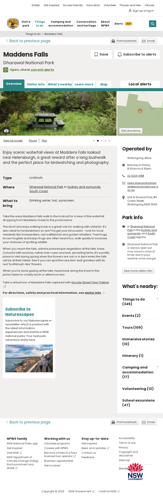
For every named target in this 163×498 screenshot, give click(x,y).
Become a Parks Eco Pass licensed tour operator (60, 454)
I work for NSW (108, 491)
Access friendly (73, 5)
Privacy (123, 447)
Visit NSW (13, 453)
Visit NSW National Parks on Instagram (20, 491)
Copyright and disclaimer (128, 453)
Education (93, 5)
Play (44, 140)
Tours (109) (132, 327)
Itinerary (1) (132, 355)
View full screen (13, 140)
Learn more (84, 84)
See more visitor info (138, 271)
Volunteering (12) (138, 388)
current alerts (42, 70)
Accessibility (127, 438)
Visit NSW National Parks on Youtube (29, 491)
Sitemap (124, 460)
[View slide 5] (109, 141)
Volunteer (110, 5)
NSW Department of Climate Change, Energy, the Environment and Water (23, 462)
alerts (140, 84)
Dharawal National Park (46, 187)
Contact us (89, 453)
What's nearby (60, 84)
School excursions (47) (138, 403)
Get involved (52, 465)
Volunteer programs (57, 443)
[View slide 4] (105, 141)
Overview (13, 84)
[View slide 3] (102, 141)
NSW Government (80, 491)
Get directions (131, 131)
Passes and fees (130, 5)
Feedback (88, 457)
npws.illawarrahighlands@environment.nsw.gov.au (142, 186)
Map (103, 84)
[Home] (13, 23)
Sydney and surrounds (83, 187)
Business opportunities (58, 461)
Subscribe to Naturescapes (19, 311)
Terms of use (127, 443)
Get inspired (51, 5)
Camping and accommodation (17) (137, 372)
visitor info (93, 293)
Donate (123, 468)
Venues (149, 5)
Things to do (32, 34)
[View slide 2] (98, 141)
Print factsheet (126, 41)
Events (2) (131, 315)
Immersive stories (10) (138, 341)
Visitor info (36, 84)
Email (151, 41)
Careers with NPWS (56, 448)
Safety (36, 5)
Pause (33, 140)
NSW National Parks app (22, 443)
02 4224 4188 (135, 176)
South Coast (39, 191)
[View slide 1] (94, 141)
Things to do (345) (133, 301)
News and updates (94, 448)
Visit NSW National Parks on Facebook (11, 491)
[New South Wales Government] (135, 471)
